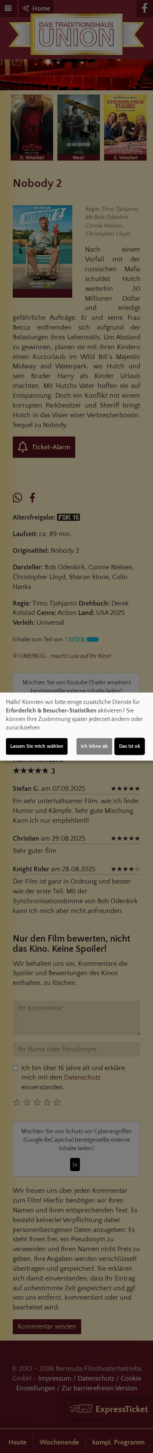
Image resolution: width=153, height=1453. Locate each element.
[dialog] (76, 726)
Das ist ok (129, 746)
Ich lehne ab (94, 746)
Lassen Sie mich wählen (36, 746)
